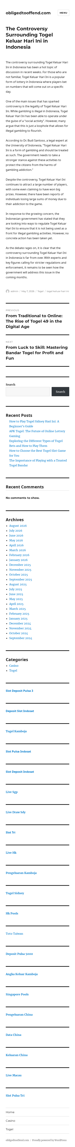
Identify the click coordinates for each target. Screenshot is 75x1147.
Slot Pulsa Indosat (18, 751)
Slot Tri (10, 832)
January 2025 (18, 618)
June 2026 (16, 535)
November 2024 (20, 628)
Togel (41, 291)
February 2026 (19, 555)
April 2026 (16, 545)
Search (10, 384)
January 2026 (18, 560)
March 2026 (17, 550)
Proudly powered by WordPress (49, 1140)
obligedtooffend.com (28, 12)
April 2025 (16, 604)
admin (14, 291)
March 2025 (17, 608)
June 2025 (16, 594)
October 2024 (18, 633)
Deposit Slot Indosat (20, 711)
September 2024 (20, 638)
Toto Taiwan (14, 933)
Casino (13, 665)
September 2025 (20, 579)
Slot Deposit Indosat (20, 772)
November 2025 (20, 569)
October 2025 (18, 574)
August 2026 (18, 525)
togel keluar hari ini (58, 291)
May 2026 (16, 540)
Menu (63, 12)
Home (10, 1112)
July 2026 (15, 530)
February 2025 (19, 613)
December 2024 (20, 623)
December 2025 (20, 565)
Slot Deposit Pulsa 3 (19, 691)
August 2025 (18, 584)
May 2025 (16, 599)
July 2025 (15, 589)
